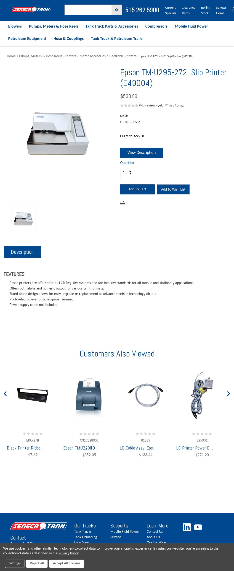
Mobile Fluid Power (191, 26)
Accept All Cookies (66, 563)
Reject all (37, 563)
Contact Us (155, 532)
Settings (15, 563)
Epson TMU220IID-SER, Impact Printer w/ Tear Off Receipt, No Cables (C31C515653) (81, 448)
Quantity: (127, 163)
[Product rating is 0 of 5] (129, 105)
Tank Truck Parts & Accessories (111, 26)
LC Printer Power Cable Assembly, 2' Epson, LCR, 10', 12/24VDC (194, 448)
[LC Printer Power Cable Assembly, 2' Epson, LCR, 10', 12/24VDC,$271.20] (202, 395)
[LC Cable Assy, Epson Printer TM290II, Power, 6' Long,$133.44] (145, 395)
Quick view (117, 404)
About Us (153, 537)
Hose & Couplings (68, 39)
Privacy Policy (68, 553)
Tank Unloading (85, 537)
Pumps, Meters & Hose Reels (53, 26)
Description (22, 251)
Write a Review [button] (174, 105)
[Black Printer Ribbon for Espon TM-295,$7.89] (32, 395)
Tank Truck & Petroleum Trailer (117, 39)
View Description (142, 153)
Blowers (15, 26)
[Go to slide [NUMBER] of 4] (5, 392)
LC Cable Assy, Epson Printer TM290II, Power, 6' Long (138, 448)
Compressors (156, 26)
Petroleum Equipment (27, 39)
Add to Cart (74, 417)
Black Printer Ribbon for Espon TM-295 (25, 448)
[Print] (122, 203)
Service (115, 537)
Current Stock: (132, 136)
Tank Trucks (82, 532)
